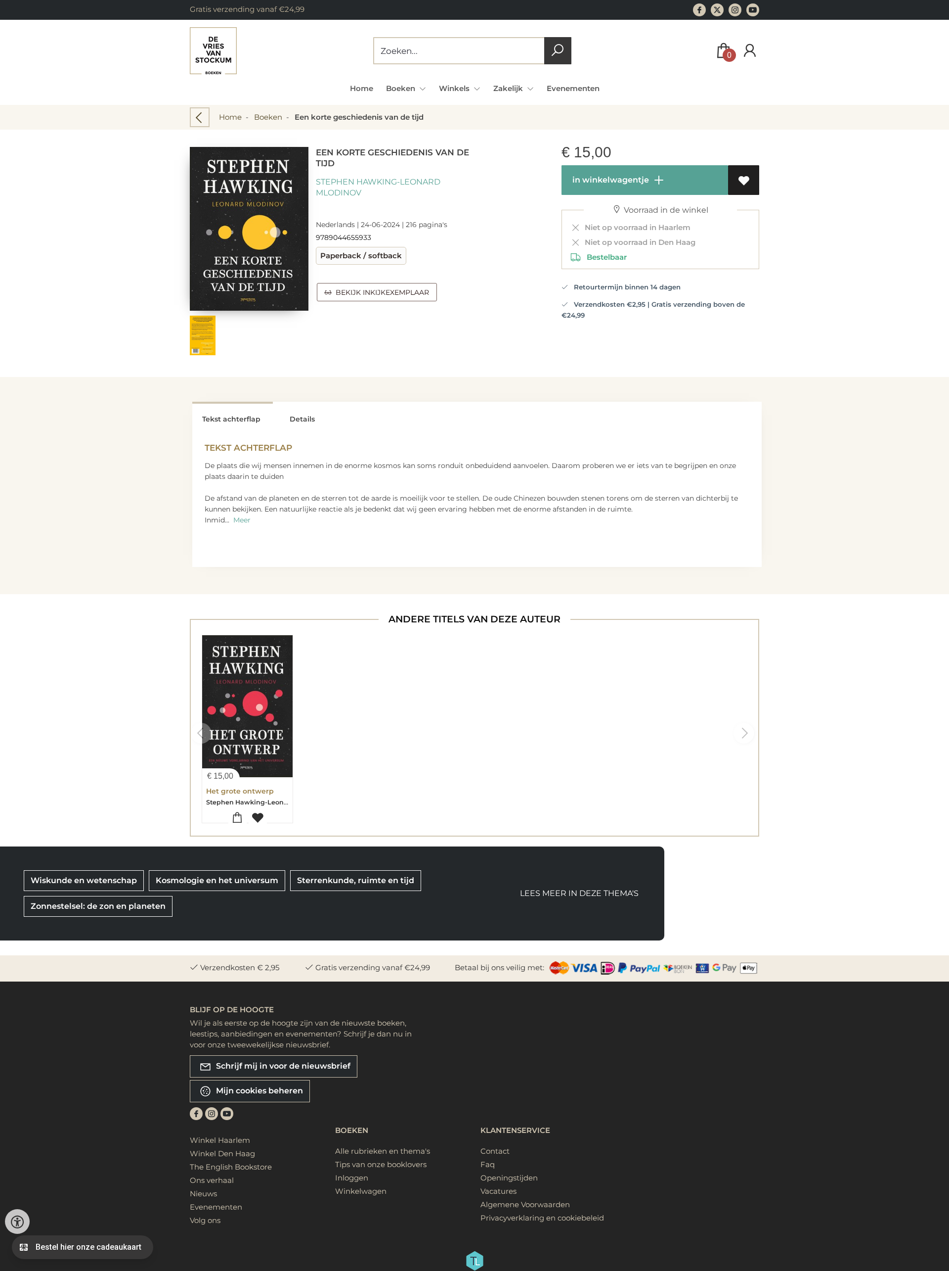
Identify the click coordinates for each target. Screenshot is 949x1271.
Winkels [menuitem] (455, 88)
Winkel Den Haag (222, 1153)
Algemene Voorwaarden (525, 1204)
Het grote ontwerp (240, 791)
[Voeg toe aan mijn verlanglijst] (743, 180)
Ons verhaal (212, 1180)
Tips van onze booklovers (381, 1164)
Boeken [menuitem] (401, 88)
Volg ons (205, 1220)
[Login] (749, 50)
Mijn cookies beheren (258, 1090)
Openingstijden (509, 1177)
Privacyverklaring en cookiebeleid (542, 1218)
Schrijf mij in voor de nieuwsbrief (282, 1065)
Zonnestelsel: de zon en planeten (98, 906)
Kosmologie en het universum (217, 880)
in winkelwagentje (609, 180)
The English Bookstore (231, 1167)
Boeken (268, 117)
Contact (495, 1151)
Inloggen (351, 1177)
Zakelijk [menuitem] (509, 88)
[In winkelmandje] (237, 818)
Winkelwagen (361, 1191)
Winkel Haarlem (220, 1140)
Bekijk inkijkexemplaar (380, 292)
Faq (487, 1164)
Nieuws (203, 1193)
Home (361, 88)
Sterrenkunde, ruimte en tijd (355, 880)
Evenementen (573, 88)
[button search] (557, 50)
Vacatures (498, 1191)
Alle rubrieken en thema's (382, 1151)
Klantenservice (515, 1130)
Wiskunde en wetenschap (84, 880)
